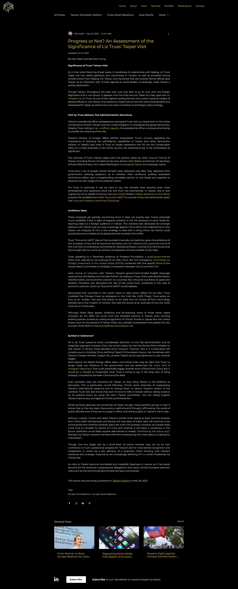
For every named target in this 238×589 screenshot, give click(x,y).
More (162, 14)
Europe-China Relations (79, 494)
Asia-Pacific (146, 14)
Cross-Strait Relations (120, 14)
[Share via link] (89, 503)
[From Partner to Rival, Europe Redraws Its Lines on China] (74, 537)
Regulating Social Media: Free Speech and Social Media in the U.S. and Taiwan (117, 555)
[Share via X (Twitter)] (76, 503)
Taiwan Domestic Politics (86, 14)
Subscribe (98, 579)
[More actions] (168, 33)
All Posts (59, 14)
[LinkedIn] (56, 579)
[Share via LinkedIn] (83, 503)
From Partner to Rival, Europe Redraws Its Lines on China (73, 555)
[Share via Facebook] (69, 503)
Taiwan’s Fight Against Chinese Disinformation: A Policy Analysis (163, 555)
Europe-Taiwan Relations (104, 494)
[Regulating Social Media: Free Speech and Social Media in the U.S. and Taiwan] (119, 537)
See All (180, 521)
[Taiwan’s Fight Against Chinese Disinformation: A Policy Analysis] (164, 537)
